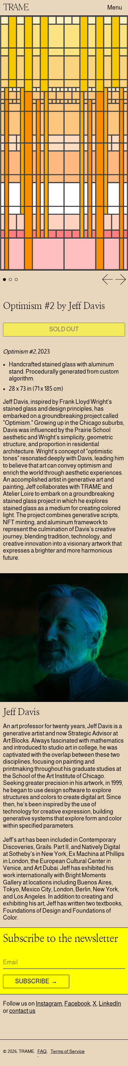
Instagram (49, 1003)
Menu (114, 7)
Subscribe (32, 981)
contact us (22, 1011)
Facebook (77, 1003)
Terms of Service (68, 1051)
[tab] (4, 279)
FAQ (42, 1051)
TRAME (26, 1051)
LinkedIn (110, 1003)
